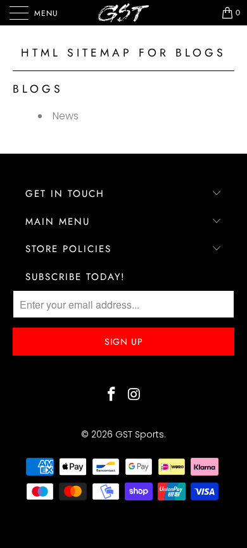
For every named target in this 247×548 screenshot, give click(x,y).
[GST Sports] (124, 12)
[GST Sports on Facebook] (111, 395)
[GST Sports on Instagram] (134, 395)
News (66, 116)
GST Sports (139, 434)
